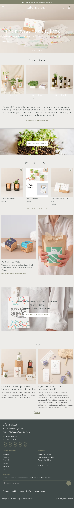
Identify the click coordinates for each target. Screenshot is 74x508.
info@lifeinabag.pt (12, 436)
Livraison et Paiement (44, 454)
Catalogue (6, 466)
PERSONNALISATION (11, 262)
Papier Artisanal (37, 305)
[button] (32, 50)
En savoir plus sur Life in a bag (37, 120)
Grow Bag (13, 95)
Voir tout (37, 412)
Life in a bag (6, 454)
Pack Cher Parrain (32, 199)
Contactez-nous (43, 466)
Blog (4, 469)
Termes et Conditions (44, 460)
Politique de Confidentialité (46, 457)
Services (5, 463)
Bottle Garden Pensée (8, 199)
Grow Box (37, 95)
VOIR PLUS (5, 41)
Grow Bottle (61, 95)
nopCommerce (68, 498)
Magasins (6, 457)
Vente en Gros (7, 460)
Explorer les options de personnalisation (13, 273)
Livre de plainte (42, 463)
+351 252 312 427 (11, 439)
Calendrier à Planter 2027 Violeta (59, 200)
